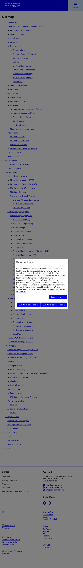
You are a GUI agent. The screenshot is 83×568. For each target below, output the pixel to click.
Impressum (21, 292)
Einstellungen (56, 297)
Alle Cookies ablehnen (29, 305)
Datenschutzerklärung (43, 289)
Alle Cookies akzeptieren (54, 305)
